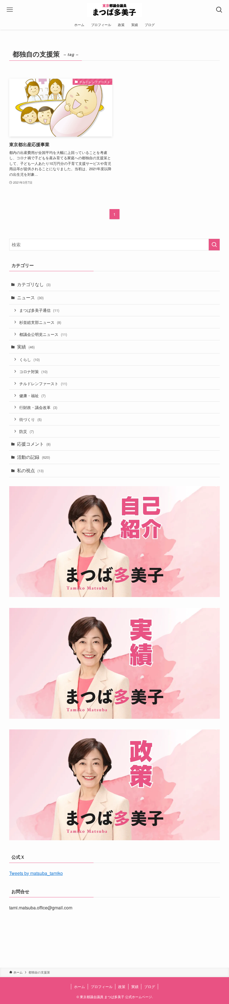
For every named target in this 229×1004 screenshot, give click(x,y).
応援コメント (34, 444)
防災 (26, 431)
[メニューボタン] (10, 10)
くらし (29, 359)
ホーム (79, 986)
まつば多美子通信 (39, 310)
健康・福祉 (32, 395)
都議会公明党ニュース (43, 334)
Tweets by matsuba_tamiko (36, 873)
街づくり (30, 419)
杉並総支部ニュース (40, 322)
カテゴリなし (34, 284)
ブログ (149, 986)
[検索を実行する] (214, 245)
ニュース (30, 297)
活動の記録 (33, 457)
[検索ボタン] (219, 10)
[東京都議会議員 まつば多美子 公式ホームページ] (114, 10)
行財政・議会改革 (38, 407)
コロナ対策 (33, 371)
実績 (26, 346)
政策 (121, 986)
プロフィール (102, 986)
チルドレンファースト (43, 383)
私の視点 (30, 470)
